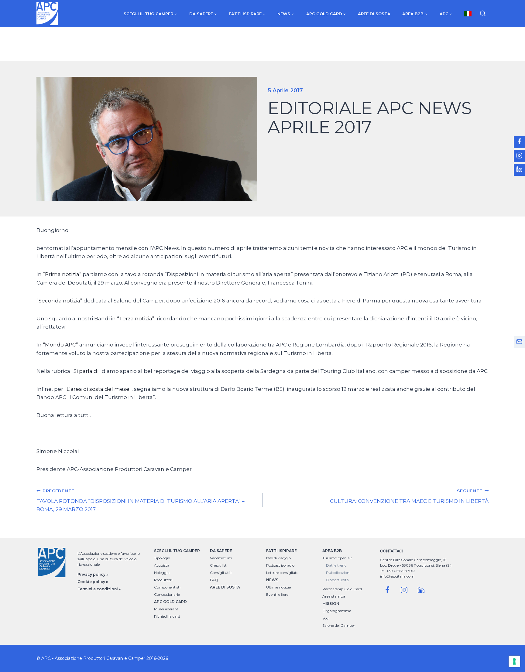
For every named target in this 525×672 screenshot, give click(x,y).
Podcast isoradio (280, 565)
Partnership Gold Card (342, 589)
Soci (325, 618)
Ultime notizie (278, 587)
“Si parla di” (86, 371)
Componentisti (167, 587)
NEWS (272, 580)
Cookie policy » (92, 581)
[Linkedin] (421, 590)
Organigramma (336, 611)
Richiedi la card (167, 616)
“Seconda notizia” (59, 301)
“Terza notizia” (135, 319)
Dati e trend (336, 565)
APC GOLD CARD (170, 601)
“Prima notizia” (62, 274)
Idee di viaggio (278, 558)
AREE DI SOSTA (225, 587)
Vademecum (221, 558)
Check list (218, 565)
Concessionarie (167, 594)
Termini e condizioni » (99, 589)
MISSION (330, 603)
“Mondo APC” (60, 345)
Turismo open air (337, 558)
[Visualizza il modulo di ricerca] (483, 14)
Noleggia (162, 572)
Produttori (163, 580)
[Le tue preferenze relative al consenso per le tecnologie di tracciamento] (514, 661)
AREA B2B (332, 550)
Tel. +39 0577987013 (397, 570)
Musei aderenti (166, 609)
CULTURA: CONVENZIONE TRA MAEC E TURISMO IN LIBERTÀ (409, 496)
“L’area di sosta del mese (96, 389)
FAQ (214, 580)
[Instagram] (404, 590)
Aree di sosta (374, 13)
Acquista (161, 565)
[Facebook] (387, 590)
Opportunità (337, 580)
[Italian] (468, 13)
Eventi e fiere (277, 594)
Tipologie (162, 558)
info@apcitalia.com (397, 576)
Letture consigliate (282, 572)
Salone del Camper (338, 625)
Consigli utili (221, 572)
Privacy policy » (92, 574)
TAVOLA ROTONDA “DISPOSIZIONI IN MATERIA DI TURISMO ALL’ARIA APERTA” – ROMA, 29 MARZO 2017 (140, 500)
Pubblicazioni (338, 572)
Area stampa (333, 596)
